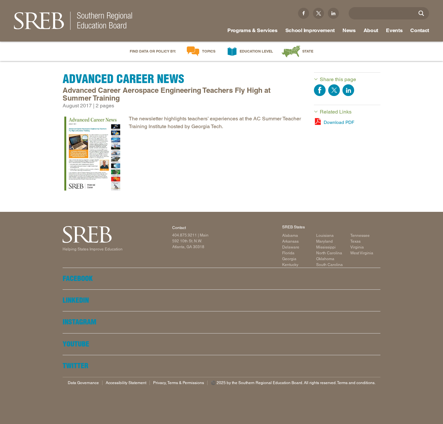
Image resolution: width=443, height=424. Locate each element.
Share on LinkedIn (348, 90)
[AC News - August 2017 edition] (92, 155)
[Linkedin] (333, 13)
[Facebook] (303, 13)
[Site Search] (421, 13)
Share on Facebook (320, 90)
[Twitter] (318, 13)
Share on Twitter (334, 90)
